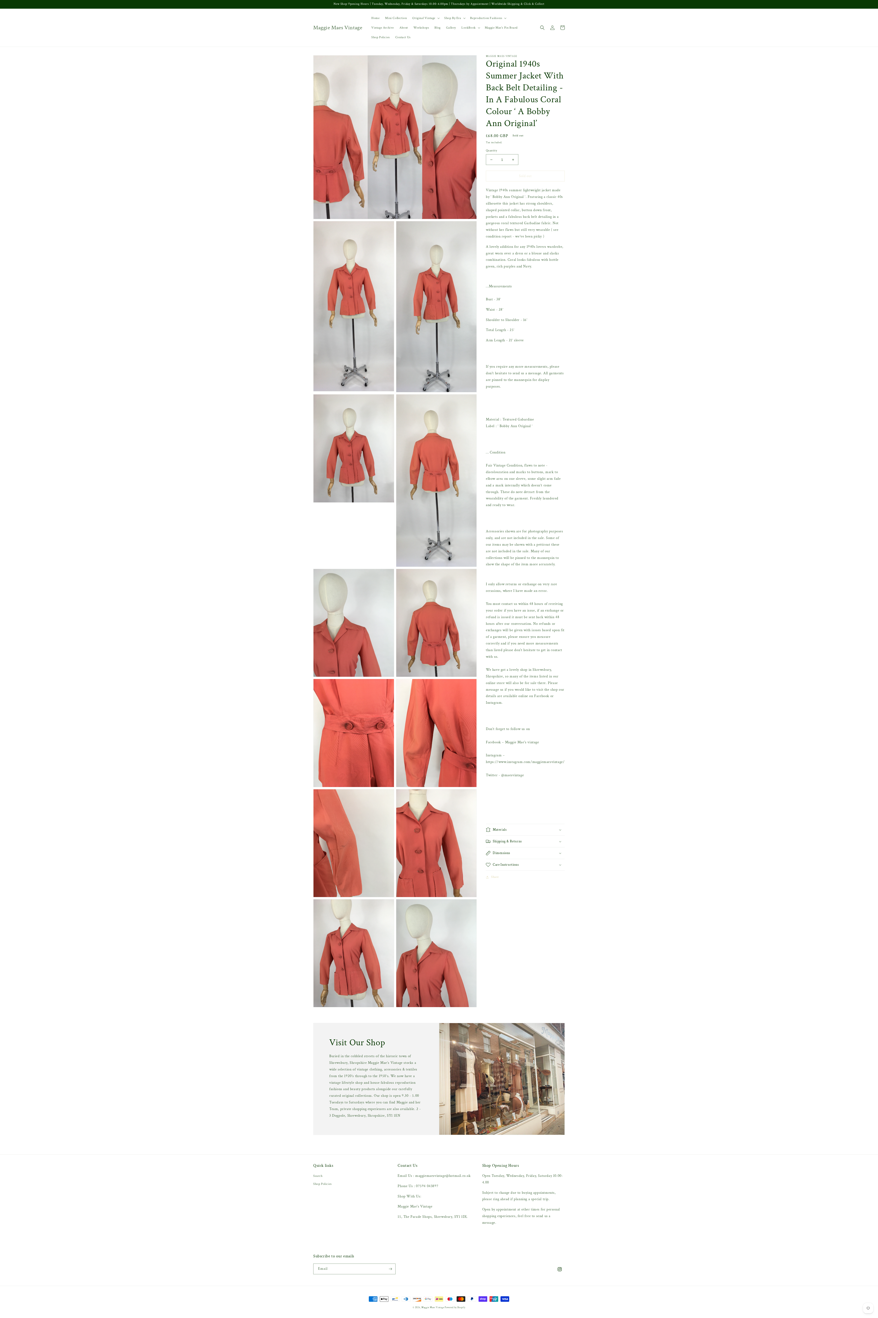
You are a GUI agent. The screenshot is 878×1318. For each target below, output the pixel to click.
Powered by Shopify (455, 1307)
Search (318, 1176)
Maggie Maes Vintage (433, 1307)
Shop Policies (322, 1184)
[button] (426, 18)
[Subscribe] (390, 1269)
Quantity (491, 151)
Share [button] (495, 877)
